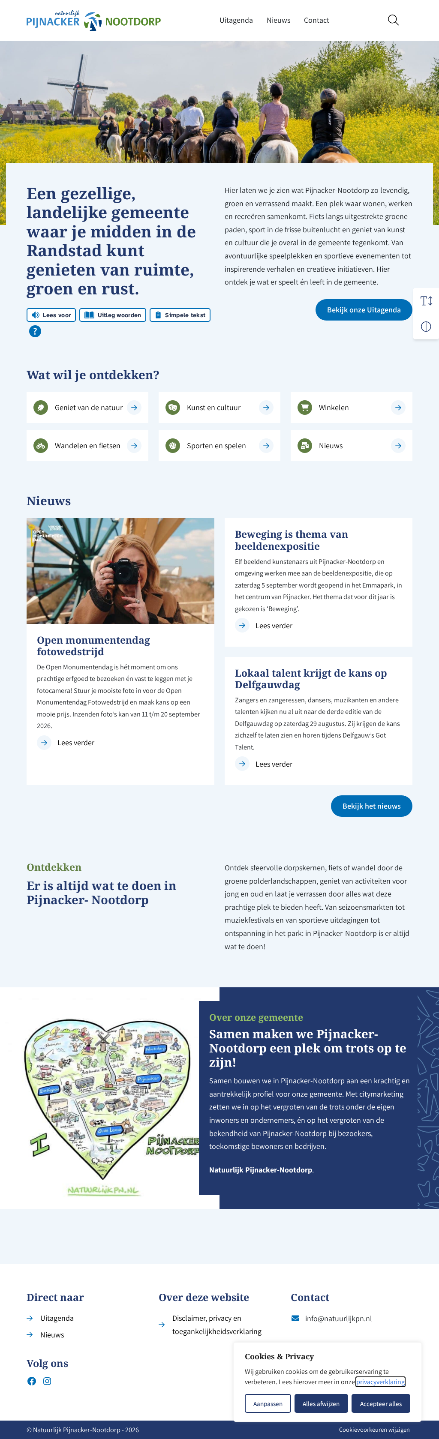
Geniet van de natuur (89, 407)
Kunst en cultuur (214, 407)
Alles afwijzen (321, 1403)
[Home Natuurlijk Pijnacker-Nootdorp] (94, 20)
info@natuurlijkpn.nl (338, 1318)
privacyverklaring (380, 1381)
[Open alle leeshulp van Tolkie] (35, 331)
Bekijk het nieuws (372, 806)
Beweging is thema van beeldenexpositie (291, 540)
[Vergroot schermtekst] (426, 301)
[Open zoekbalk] (393, 20)
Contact (316, 20)
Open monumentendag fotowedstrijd (93, 646)
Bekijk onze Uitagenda (364, 310)
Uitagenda (236, 20)
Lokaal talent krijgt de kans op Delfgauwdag (311, 679)
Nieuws (278, 20)
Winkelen (334, 407)
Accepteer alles (381, 1403)
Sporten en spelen (216, 445)
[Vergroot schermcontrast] (426, 326)
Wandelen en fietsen (87, 445)
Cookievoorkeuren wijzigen (374, 1429)
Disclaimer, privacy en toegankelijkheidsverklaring (217, 1324)
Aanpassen (268, 1403)
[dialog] (327, 1382)
